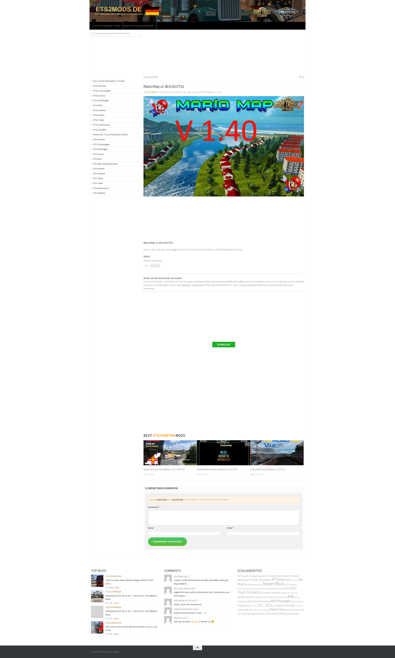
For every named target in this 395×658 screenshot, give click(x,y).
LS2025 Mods (281, 575)
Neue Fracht (295, 601)
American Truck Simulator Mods (138, 25)
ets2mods (153, 92)
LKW (290, 596)
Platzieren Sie (244, 605)
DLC (286, 584)
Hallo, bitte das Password (188, 604)
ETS (287, 588)
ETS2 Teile (98, 119)
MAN (298, 597)
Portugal (255, 606)
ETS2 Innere (99, 110)
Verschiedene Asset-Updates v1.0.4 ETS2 (217, 469)
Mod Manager (280, 601)
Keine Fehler (269, 597)
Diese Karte (258, 584)
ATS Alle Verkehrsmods (105, 163)
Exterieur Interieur (270, 592)
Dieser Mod (273, 584)
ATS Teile (98, 183)
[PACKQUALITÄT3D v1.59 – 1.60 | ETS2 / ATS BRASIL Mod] (97, 596)
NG (302, 601)
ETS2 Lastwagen (102, 90)
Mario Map (155, 265)
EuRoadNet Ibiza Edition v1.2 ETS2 (267, 469)
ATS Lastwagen (101, 144)
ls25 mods (294, 575)
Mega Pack (242, 601)
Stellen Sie (299, 606)
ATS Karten (99, 139)
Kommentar (154, 507)
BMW (282, 580)
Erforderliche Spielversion (256, 588)
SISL (273, 605)
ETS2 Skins (98, 115)
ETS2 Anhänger (101, 100)
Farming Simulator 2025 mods (261, 613)
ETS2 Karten (150, 77)
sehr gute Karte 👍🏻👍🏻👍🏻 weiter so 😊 (194, 621)
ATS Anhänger (100, 149)
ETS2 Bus (98, 105)
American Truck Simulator (254, 580)
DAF (288, 580)
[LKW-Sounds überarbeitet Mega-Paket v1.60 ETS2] (97, 581)
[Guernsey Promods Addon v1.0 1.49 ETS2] (170, 452)
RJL (263, 606)
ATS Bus (97, 158)
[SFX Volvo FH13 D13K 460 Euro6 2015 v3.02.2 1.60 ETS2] (97, 627)
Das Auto (294, 580)
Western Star (290, 609)
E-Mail (230, 528)
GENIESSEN (243, 597)
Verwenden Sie (245, 609)
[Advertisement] (224, 52)
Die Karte (249, 584)
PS (260, 605)
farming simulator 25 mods (261, 575)
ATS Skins (98, 178)
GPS (251, 597)
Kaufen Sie (258, 597)
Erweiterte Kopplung (275, 588)
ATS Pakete (99, 173)
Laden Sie (281, 597)
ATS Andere (99, 192)
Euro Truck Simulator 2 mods (106, 25)
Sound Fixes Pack (285, 605)
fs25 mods (242, 575)
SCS (269, 605)
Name (151, 528)
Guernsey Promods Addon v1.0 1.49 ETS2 (164, 469)
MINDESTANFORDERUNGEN (258, 601)
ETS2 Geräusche (101, 124)
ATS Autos (98, 154)
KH (275, 597)
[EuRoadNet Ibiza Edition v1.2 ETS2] (277, 452)
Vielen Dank (258, 610)
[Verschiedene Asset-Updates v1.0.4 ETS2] (223, 452)
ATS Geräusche (101, 188)
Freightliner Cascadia (288, 592)
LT (295, 597)
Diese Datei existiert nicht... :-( (190, 612)
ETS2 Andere (99, 129)
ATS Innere (98, 168)
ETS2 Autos (99, 95)
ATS (275, 579)
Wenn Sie (277, 609)
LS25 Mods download (287, 613)
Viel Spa (266, 609)
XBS (299, 610)
